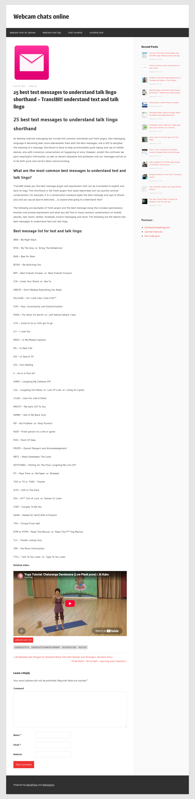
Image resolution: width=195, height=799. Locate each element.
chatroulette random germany (45, 647)
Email (17, 744)
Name (17, 735)
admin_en (33, 86)
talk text (82, 647)
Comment (18, 688)
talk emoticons (69, 647)
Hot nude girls (152, 235)
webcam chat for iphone (22, 32)
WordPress (31, 784)
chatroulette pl (21, 647)
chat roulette (75, 32)
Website (17, 754)
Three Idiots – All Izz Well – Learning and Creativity (98, 661)
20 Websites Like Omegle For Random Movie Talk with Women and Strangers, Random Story (64, 656)
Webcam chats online (41, 16)
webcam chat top (52, 32)
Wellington (48, 784)
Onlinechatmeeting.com (157, 227)
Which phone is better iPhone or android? (164, 102)
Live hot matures (153, 231)
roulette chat (96, 32)
